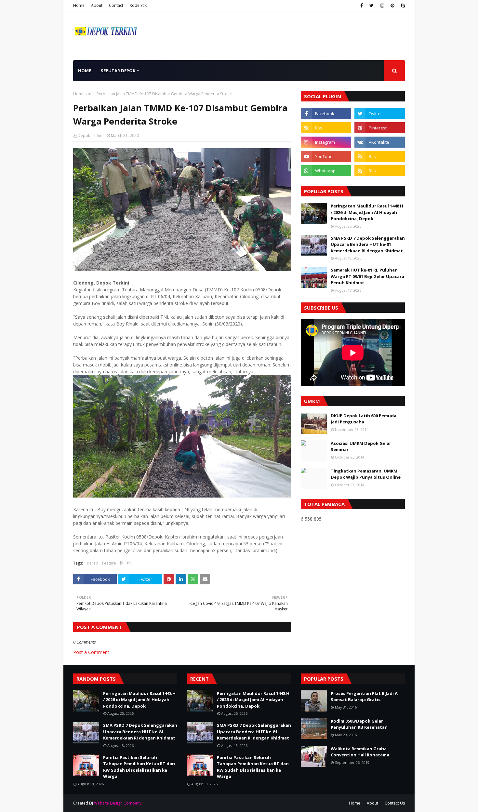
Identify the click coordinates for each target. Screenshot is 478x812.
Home (79, 5)
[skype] (402, 5)
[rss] (326, 127)
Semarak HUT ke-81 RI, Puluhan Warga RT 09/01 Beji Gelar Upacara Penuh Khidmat (367, 276)
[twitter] (371, 5)
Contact (116, 5)
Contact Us (395, 803)
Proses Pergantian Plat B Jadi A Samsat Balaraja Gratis (364, 696)
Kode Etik (138, 5)
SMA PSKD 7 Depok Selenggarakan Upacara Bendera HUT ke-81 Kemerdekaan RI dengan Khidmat (368, 244)
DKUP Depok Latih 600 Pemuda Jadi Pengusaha (363, 419)
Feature (109, 563)
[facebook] (362, 5)
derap (92, 563)
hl (121, 563)
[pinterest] (392, 5)
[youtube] (326, 156)
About (96, 5)
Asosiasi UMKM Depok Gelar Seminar (361, 446)
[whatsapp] (326, 170)
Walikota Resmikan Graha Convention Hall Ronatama (360, 752)
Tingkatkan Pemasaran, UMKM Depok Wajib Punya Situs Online (366, 474)
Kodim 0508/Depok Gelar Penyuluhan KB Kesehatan (359, 724)
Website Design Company (117, 803)
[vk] (379, 142)
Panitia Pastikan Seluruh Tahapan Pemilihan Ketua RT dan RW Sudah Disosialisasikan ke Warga (139, 766)
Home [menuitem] (84, 70)
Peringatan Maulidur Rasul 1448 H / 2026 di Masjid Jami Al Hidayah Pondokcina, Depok (367, 212)
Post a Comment (91, 652)
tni (90, 94)
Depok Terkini (90, 135)
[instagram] (382, 5)
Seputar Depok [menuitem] (118, 70)
